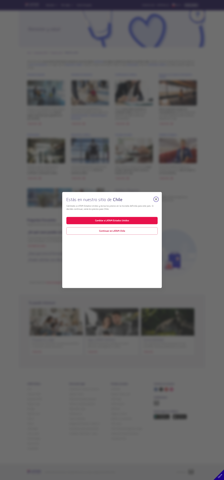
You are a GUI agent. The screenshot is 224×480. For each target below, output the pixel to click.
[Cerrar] (156, 199)
